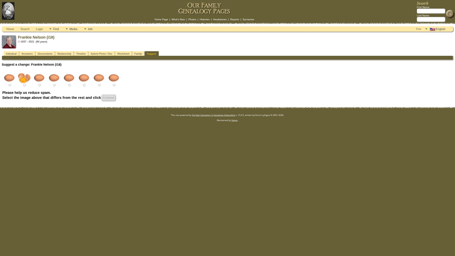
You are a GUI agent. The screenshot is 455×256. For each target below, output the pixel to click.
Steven (234, 120)
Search (25, 29)
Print (418, 29)
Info (90, 29)
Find (56, 29)
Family (138, 53)
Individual (11, 53)
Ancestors (27, 53)
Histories (205, 19)
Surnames (248, 19)
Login (39, 29)
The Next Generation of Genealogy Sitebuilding (213, 115)
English (440, 29)
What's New (178, 19)
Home (10, 29)
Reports (234, 19)
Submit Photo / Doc (101, 53)
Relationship (64, 53)
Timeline (81, 53)
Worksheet (123, 53)
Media (73, 29)
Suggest (151, 53)
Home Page (161, 19)
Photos (192, 19)
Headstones (220, 19)
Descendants (45, 53)
